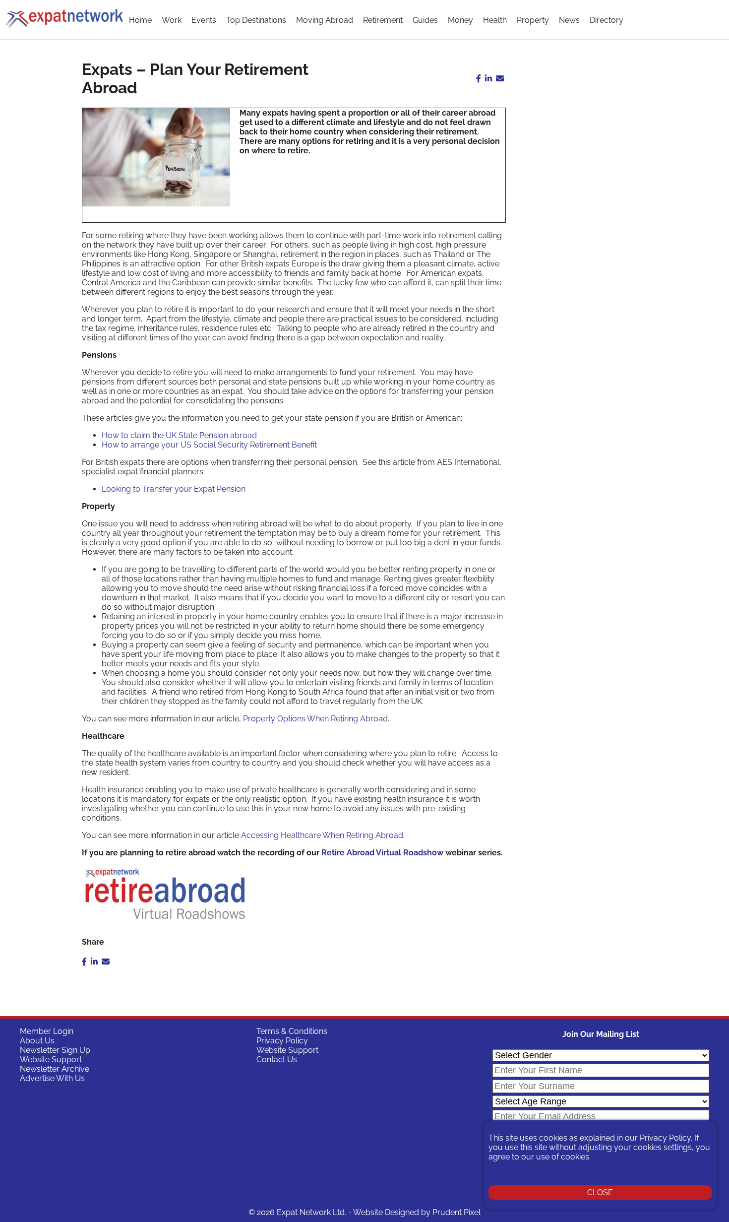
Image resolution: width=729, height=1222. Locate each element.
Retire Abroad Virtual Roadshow (383, 852)
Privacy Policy (282, 1040)
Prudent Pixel (456, 1212)
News (569, 20)
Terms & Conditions (291, 1031)
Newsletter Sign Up (55, 1050)
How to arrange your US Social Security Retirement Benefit (209, 445)
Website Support (51, 1059)
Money (460, 20)
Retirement (383, 20)
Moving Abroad (324, 20)
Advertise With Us (52, 1078)
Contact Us (276, 1059)
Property (533, 20)
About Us (37, 1040)
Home (140, 20)
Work (172, 20)
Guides (425, 20)
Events (203, 20)
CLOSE (600, 1192)
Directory (606, 20)
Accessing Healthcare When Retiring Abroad (322, 835)
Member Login (46, 1031)
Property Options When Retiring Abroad (315, 718)
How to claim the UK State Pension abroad (179, 435)
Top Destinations (256, 20)
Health (495, 20)
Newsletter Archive (54, 1069)
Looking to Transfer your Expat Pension (173, 489)
